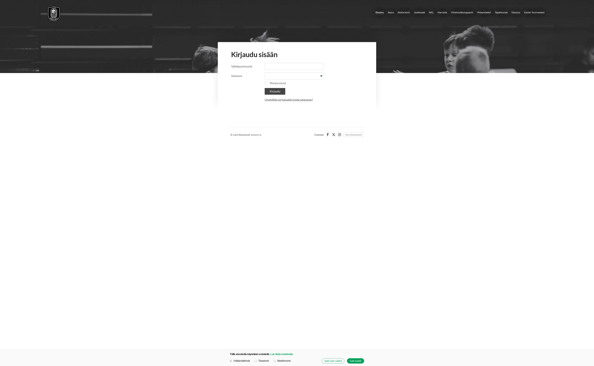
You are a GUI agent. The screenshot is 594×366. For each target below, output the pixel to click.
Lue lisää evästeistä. (281, 354)
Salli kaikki (356, 361)
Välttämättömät (241, 360)
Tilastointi (263, 360)
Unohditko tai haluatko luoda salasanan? (289, 99)
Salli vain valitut (333, 361)
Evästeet (319, 134)
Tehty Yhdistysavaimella (353, 135)
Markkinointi (284, 360)
